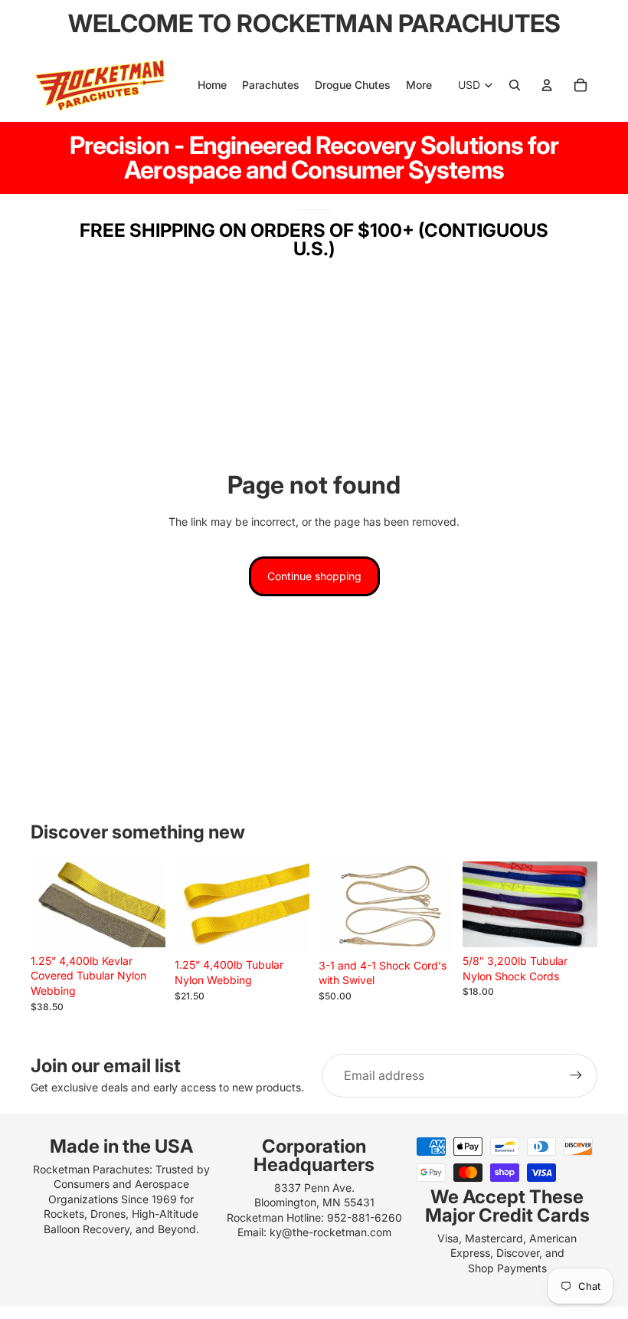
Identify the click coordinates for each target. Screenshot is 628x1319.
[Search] (515, 85)
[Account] (547, 85)
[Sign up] (575, 1075)
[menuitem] (419, 85)
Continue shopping (314, 575)
